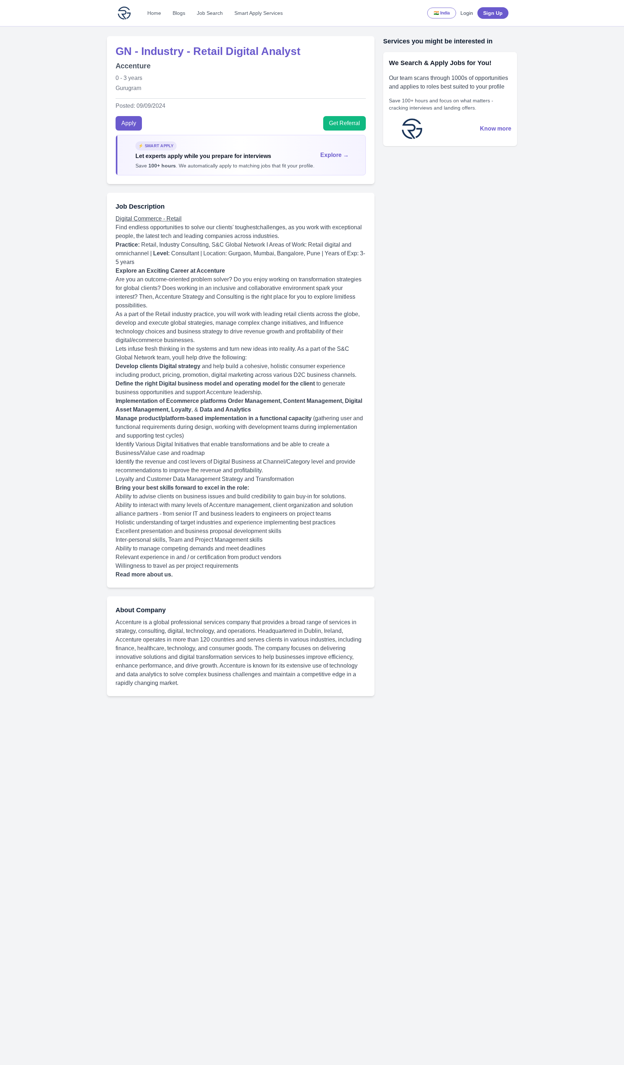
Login (466, 13)
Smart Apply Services (258, 13)
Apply (128, 123)
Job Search (210, 13)
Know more (495, 128)
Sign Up (493, 13)
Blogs (179, 13)
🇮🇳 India (442, 13)
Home (154, 13)
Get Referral (344, 123)
